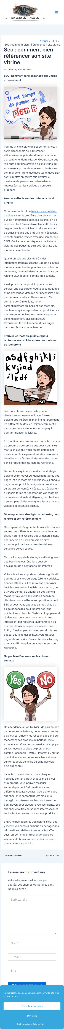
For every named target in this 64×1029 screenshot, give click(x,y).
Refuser (32, 1016)
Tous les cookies (32, 1006)
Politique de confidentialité (30, 1024)
